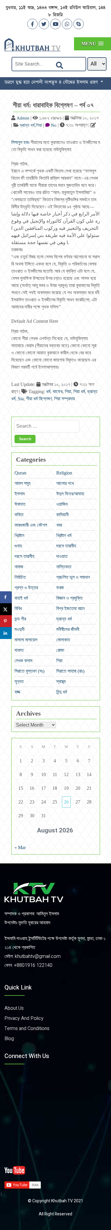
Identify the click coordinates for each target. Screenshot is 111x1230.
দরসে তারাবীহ (66, 545)
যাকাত (19, 650)
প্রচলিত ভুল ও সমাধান (73, 577)
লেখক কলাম (23, 660)
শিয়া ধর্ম (79, 391)
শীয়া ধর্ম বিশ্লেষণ (39, 398)
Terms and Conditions (26, 1028)
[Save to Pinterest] (6, 621)
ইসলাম (20, 493)
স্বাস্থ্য (61, 681)
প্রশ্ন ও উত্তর (26, 587)
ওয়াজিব (61, 504)
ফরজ (60, 587)
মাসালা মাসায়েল (26, 639)
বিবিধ (18, 608)
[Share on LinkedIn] (6, 633)
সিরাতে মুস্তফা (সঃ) (29, 671)
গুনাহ (18, 545)
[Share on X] (6, 609)
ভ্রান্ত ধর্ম (27, 125)
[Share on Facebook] (6, 597)
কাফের (57, 391)
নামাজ (19, 566)
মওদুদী (20, 629)
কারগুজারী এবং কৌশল (31, 525)
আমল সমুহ (22, 483)
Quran (20, 472)
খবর (59, 525)
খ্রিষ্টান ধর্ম (63, 535)
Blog (9, 1038)
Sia (21, 398)
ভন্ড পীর (20, 618)
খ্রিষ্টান (19, 535)
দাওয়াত (61, 556)
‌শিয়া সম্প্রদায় (64, 398)
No (54, 125)
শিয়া (39, 125)
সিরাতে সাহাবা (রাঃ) (70, 671)
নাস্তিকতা (63, 566)
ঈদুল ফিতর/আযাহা (70, 493)
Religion (64, 472)
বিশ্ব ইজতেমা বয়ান (70, 608)
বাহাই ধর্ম (21, 598)
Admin (23, 118)
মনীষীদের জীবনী (67, 629)
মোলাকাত (63, 639)
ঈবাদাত (20, 504)
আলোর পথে (65, 483)
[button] (92, 44)
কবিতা (19, 514)
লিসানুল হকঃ (20, 142)
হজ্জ (17, 691)
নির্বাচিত (20, 577)
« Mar (20, 847)
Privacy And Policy (24, 1018)
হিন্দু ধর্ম (61, 691)
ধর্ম (48, 391)
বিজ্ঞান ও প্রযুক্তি (69, 598)
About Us (14, 1008)
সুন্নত (19, 681)
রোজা (60, 650)
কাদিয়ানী (62, 514)
